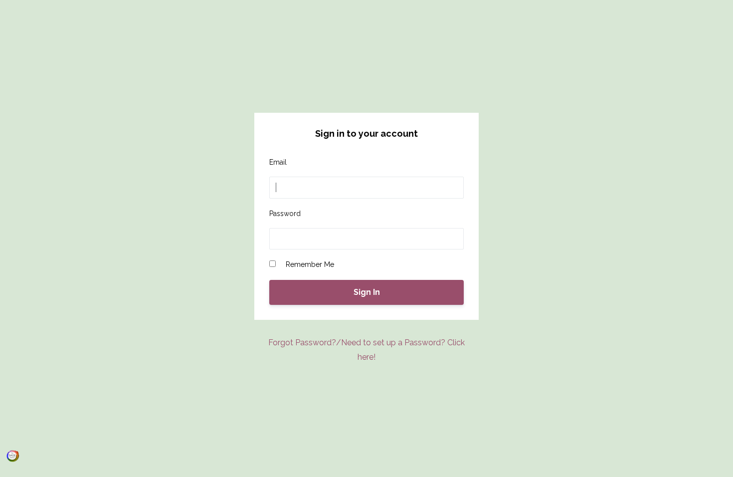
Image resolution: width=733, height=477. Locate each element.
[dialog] (13, 456)
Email (278, 162)
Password (285, 214)
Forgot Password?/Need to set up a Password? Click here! (366, 350)
